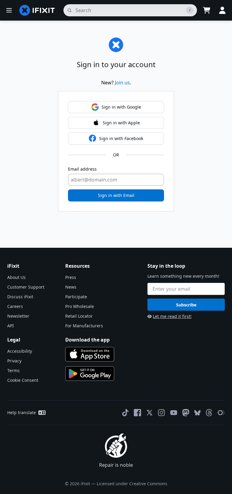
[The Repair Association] (221, 412)
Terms (13, 370)
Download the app (87, 339)
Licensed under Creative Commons (132, 483)
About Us (16, 277)
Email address (82, 169)
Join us (122, 82)
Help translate (21, 412)
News (70, 287)
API (10, 326)
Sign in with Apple (121, 123)
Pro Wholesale (79, 306)
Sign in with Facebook (121, 138)
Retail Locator (79, 316)
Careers (15, 306)
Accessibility (19, 351)
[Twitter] (149, 412)
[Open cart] (207, 10)
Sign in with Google (121, 107)
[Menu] (9, 10)
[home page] (37, 10)
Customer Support (25, 287)
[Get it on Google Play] (89, 373)
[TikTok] (125, 412)
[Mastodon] (185, 412)
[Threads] (209, 412)
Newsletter (18, 316)
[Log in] (222, 10)
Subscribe (186, 305)
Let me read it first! (172, 316)
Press (70, 277)
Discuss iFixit (20, 296)
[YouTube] (173, 412)
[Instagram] (161, 412)
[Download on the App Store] (89, 354)
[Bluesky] (197, 413)
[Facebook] (137, 412)
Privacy (14, 361)
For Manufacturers (84, 326)
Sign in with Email (116, 195)
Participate (76, 296)
